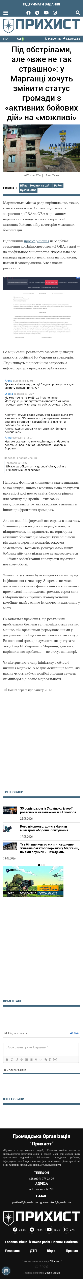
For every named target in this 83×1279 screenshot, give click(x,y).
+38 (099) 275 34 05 (41, 1179)
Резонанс (12, 1251)
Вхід (76, 1033)
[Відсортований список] (26, 1059)
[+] (55, 1059)
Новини (57, 1242)
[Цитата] (35, 1059)
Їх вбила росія (39, 1242)
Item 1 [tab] (39, 865)
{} (50, 1059)
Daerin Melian (52, 1272)
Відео (51, 1251)
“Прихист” (55, 1261)
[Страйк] (21, 1059)
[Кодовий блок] (40, 1059)
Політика (71, 1242)
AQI (20, 38)
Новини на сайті (41, 185)
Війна (24, 185)
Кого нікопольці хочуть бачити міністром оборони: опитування (44, 828)
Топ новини (13, 792)
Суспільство (28, 190)
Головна (8, 187)
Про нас (72, 1251)
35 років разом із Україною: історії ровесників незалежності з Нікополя (48, 810)
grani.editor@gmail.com (55, 1202)
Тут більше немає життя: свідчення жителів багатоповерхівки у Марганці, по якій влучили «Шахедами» (49, 848)
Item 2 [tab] (41, 865)
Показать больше (41, 1115)
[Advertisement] (41, 744)
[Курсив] (11, 1059)
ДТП (33, 1251)
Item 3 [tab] (44, 865)
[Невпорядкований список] (31, 1059)
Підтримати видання (41, 4)
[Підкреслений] (16, 1059)
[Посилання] (45, 1059)
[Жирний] (6, 1059)
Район (58, 185)
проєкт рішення (36, 241)
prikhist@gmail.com (25, 1202)
